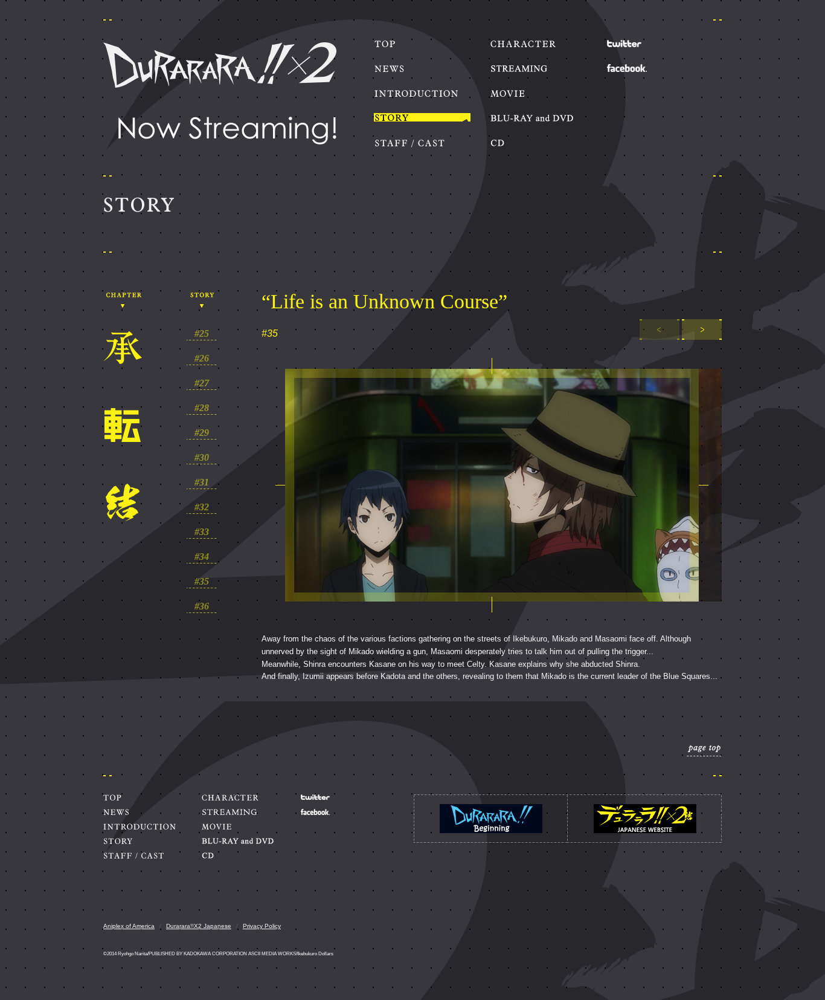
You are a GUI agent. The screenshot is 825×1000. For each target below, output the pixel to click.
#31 (201, 482)
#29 (201, 433)
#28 (201, 408)
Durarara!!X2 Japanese (198, 926)
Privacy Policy (262, 926)
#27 (201, 383)
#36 (201, 606)
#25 (201, 334)
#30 (201, 458)
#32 (201, 507)
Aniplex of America (129, 926)
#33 (201, 532)
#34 (201, 557)
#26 (201, 358)
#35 (201, 581)
